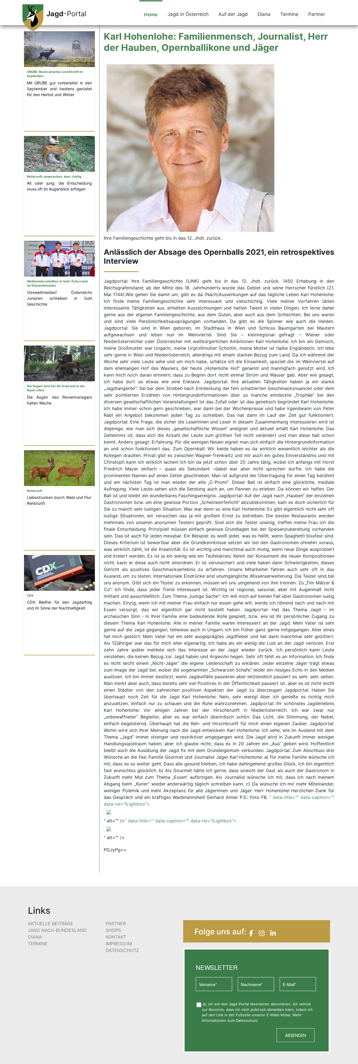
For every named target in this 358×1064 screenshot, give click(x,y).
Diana (264, 14)
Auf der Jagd (233, 14)
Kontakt (116, 937)
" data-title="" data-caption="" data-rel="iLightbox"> (181, 820)
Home (150, 14)
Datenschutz (122, 950)
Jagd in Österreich (188, 14)
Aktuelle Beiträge (50, 923)
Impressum (119, 943)
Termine (289, 14)
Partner (316, 14)
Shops (113, 930)
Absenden (295, 1035)
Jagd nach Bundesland (57, 930)
